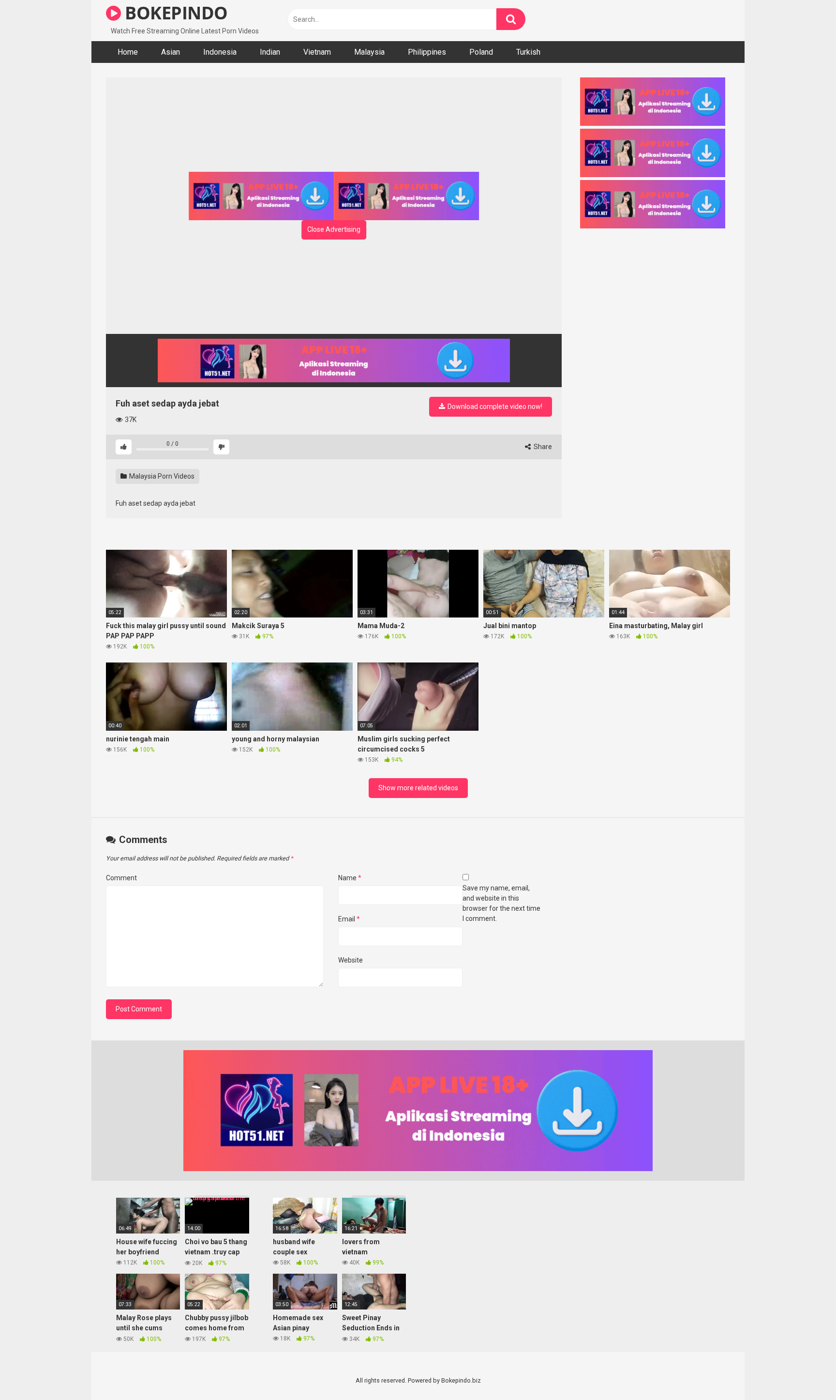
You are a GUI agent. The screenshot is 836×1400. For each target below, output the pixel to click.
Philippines (427, 52)
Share (542, 447)
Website (350, 960)
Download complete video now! (494, 406)
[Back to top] (804, 1371)
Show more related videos (418, 788)
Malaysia (369, 52)
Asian (170, 52)
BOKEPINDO (174, 13)
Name (349, 878)
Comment (121, 878)
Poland (481, 52)
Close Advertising (333, 229)
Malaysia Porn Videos (161, 476)
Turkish (528, 52)
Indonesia (220, 52)
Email (349, 919)
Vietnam (317, 52)
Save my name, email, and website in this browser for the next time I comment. (501, 903)
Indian (270, 52)
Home (128, 52)
